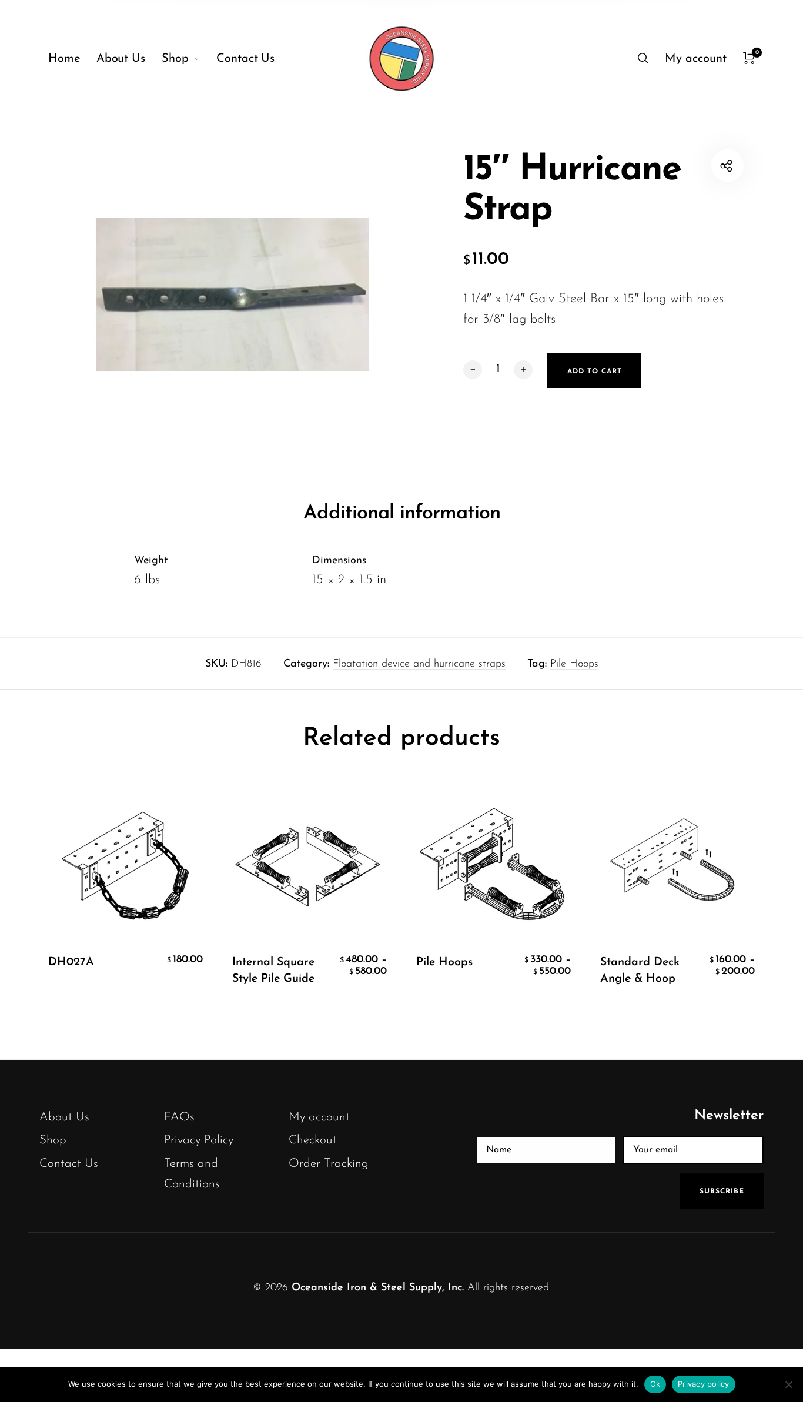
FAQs (179, 1117)
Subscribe (722, 1191)
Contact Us (68, 1163)
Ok (655, 1383)
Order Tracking (329, 1163)
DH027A (71, 962)
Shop (52, 1140)
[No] (788, 1384)
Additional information (401, 513)
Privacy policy (704, 1383)
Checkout (313, 1140)
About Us (64, 1117)
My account (319, 1117)
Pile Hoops (574, 664)
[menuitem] (72, 59)
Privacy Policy (198, 1140)
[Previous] (70, 903)
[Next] (733, 903)
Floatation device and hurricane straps (419, 664)
